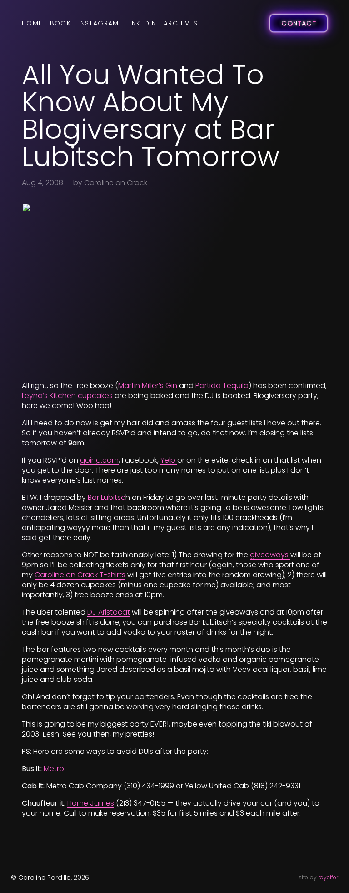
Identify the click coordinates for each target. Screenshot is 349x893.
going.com (99, 460)
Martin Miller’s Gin (147, 385)
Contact (298, 23)
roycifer (328, 877)
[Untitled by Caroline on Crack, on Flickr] (174, 288)
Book (60, 23)
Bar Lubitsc (106, 497)
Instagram (98, 23)
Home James (90, 803)
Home (32, 23)
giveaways (270, 555)
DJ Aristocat (108, 612)
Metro (54, 768)
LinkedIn (141, 23)
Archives (181, 23)
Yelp (168, 460)
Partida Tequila (222, 385)
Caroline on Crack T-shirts (80, 575)
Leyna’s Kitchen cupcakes (67, 395)
